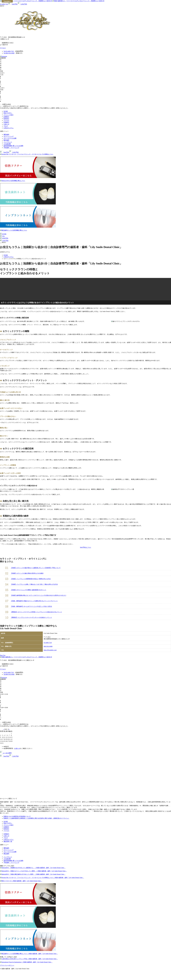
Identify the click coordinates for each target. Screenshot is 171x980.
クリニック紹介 (9, 115)
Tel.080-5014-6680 (9, 53)
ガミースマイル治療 (10, 138)
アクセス (3, 48)
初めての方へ (8, 113)
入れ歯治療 (7, 144)
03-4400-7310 (4, 4)
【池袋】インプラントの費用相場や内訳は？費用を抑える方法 (31, 579)
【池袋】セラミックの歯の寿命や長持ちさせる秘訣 (27, 573)
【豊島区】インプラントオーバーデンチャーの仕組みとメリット (31, 617)
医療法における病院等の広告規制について (17, 816)
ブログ (6, 126)
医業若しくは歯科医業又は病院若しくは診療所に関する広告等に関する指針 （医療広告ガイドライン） (36, 818)
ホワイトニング (9, 136)
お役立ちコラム (9, 128)
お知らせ (6, 124)
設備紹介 (6, 116)
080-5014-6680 (48, 646)
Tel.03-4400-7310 (9, 51)
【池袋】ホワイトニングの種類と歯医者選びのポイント (28, 590)
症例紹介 (6, 122)
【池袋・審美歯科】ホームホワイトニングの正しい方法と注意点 (31, 606)
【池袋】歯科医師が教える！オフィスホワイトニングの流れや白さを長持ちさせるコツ (38, 595)
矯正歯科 (6, 140)
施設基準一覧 (8, 841)
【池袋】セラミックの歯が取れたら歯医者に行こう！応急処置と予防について (36, 567)
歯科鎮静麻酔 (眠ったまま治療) (13, 145)
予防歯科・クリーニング (11, 147)
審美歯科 (6, 134)
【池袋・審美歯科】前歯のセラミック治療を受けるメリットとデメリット (34, 601)
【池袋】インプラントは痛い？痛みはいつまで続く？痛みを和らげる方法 (34, 584)
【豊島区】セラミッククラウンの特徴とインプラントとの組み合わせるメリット (36, 612)
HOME (6, 111)
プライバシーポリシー (7, 965)
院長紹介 (6, 118)
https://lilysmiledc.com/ (50, 650)
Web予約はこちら (85, 547)
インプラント (8, 142)
